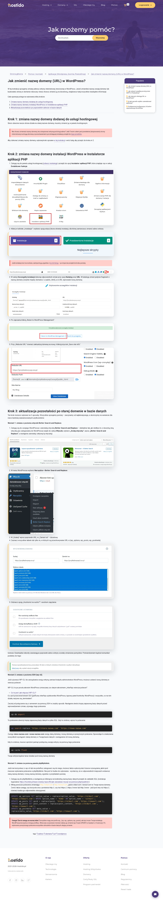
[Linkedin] (23, 881)
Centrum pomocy (129, 869)
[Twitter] (29, 881)
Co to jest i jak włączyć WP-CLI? (23, 693)
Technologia (50, 869)
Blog (103, 5)
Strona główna (16, 74)
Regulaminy (126, 879)
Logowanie (144, 5)
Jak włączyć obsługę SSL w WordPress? (136, 97)
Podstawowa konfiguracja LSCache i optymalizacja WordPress (138, 107)
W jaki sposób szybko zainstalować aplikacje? (138, 102)
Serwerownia (51, 874)
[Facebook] (11, 881)
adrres (40, 834)
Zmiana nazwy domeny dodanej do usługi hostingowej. (32, 102)
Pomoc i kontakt (35, 74)
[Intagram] (17, 881)
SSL (75, 5)
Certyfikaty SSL (90, 879)
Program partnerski (91, 884)
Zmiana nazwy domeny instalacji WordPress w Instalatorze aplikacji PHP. (39, 105)
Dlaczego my (89, 5)
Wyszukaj (100, 38)
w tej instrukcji (59, 140)
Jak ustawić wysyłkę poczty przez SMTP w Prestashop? (138, 92)
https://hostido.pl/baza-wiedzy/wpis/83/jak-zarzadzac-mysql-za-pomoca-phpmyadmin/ (54, 782)
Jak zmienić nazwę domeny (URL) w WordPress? (112, 74)
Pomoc (114, 5)
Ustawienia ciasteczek (15, 871)
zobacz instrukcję (50, 163)
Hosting (86, 864)
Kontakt (124, 864)
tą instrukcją (54, 263)
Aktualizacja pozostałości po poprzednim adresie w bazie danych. (36, 108)
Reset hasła (126, 889)
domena (49, 834)
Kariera (48, 879)
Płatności (125, 884)
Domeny (87, 874)
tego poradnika (76, 134)
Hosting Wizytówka (92, 869)
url (55, 834)
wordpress (62, 834)
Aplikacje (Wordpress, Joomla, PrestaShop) (67, 74)
